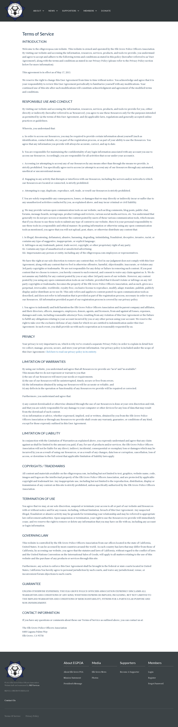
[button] (38, 11)
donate (106, 10)
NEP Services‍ (34, 685)
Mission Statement (72, 677)
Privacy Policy (32, 716)
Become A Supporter (129, 672)
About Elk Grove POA (73, 672)
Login (151, 672)
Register (152, 677)
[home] (15, 11)
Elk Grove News (99, 672)
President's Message (73, 683)
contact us (10, 700)
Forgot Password (156, 683)
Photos (95, 677)
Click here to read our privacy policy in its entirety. (71, 351)
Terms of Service (12, 716)
